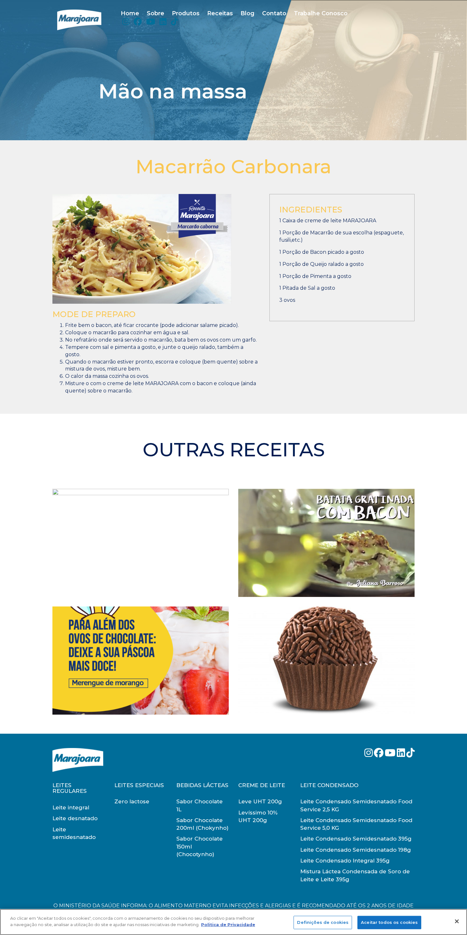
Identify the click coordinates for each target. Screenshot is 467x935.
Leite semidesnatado (74, 833)
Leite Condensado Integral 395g (344, 860)
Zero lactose (131, 801)
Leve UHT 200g (260, 801)
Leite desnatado (75, 818)
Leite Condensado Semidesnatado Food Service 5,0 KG (356, 824)
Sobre (155, 13)
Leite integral (70, 807)
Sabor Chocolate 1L (199, 805)
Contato (274, 13)
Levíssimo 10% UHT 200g (258, 816)
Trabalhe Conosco (321, 13)
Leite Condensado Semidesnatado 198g (355, 850)
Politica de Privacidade (228, 924)
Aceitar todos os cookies (389, 922)
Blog (247, 13)
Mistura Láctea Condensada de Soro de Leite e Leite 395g (355, 875)
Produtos (186, 13)
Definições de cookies (323, 922)
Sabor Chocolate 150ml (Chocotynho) (199, 846)
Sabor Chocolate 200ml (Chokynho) (202, 824)
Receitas (220, 13)
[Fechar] (457, 921)
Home (130, 13)
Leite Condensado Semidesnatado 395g (355, 838)
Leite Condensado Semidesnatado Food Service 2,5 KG (356, 805)
